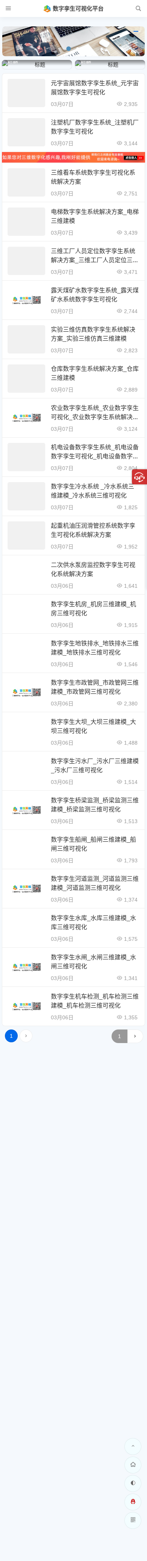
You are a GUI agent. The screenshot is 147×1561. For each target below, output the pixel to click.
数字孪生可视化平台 (78, 8)
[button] (68, 48)
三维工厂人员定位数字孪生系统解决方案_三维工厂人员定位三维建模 (95, 260)
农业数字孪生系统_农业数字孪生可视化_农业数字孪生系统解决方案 (95, 417)
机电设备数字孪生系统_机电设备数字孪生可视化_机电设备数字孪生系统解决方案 (95, 456)
